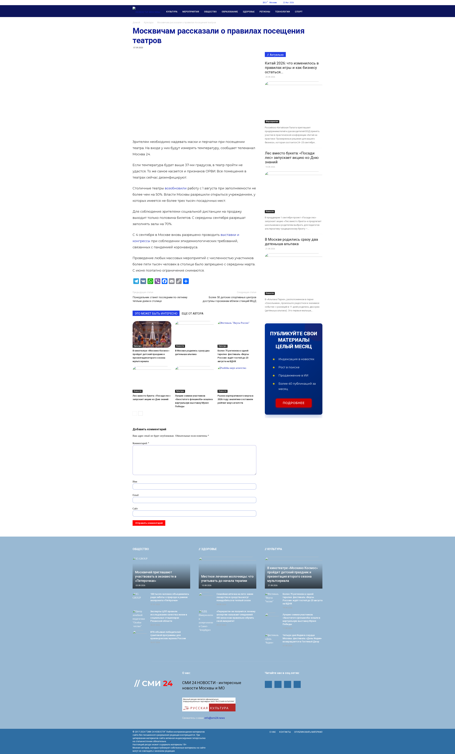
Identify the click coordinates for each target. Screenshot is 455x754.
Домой (136, 22)
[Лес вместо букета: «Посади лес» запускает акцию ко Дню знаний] (152, 379)
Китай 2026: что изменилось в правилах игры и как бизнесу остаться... (292, 67)
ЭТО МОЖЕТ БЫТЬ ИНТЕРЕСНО (156, 313)
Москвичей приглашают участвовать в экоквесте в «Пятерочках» (155, 576)
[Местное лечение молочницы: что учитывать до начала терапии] (227, 573)
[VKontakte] (319, 2)
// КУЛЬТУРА (273, 549)
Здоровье (249, 11)
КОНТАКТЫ (285, 732)
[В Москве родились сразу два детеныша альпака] (194, 334)
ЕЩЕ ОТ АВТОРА (192, 313)
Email (136, 495)
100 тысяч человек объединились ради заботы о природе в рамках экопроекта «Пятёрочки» (169, 597)
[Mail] (302, 2)
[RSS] (308, 2)
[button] (318, 11)
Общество (210, 11)
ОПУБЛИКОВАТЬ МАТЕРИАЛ (308, 732)
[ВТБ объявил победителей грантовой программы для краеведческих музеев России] (140, 635)
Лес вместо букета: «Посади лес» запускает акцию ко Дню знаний (292, 157)
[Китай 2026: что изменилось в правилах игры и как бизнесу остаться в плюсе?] (293, 102)
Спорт (299, 11)
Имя (135, 481)
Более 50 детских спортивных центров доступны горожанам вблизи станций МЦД (229, 299)
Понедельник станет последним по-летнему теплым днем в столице (160, 299)
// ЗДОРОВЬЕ (208, 549)
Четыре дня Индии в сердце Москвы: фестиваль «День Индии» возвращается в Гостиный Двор (302, 638)
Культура (171, 11)
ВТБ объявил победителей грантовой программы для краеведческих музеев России (168, 635)
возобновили (176, 188)
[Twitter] (314, 2)
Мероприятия (190, 11)
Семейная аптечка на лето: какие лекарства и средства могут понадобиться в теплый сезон (234, 597)
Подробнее (294, 403)
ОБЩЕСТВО (141, 549)
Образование (230, 11)
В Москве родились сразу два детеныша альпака (291, 241)
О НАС (272, 732)
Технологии (282, 11)
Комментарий (141, 443)
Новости (180, 346)
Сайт (135, 508)
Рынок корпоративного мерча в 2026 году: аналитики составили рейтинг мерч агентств (235, 399)
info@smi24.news (215, 718)
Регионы (264, 11)
